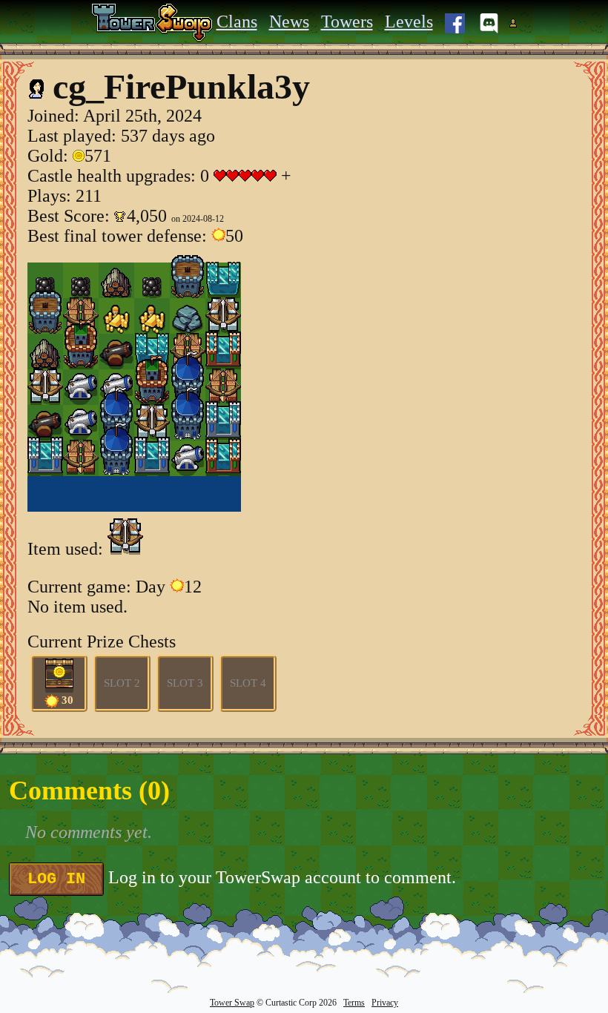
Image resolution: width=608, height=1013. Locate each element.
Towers (347, 21)
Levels (409, 21)
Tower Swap (232, 1002)
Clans (237, 21)
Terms (354, 1002)
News (289, 21)
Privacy (384, 1002)
